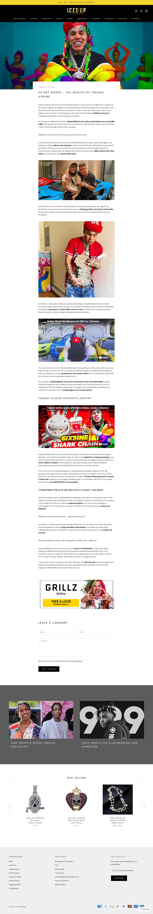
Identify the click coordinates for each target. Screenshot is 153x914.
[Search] (141, 11)
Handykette (14, 888)
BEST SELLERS (19, 19)
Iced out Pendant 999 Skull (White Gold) (35, 820)
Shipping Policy (15, 884)
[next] (143, 805)
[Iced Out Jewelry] (76, 11)
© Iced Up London (17, 907)
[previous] (9, 805)
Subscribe (119, 878)
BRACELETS (82, 19)
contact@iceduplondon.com (67, 877)
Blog (11, 861)
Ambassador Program (64, 861)
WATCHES (123, 19)
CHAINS (33, 19)
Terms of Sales (15, 877)
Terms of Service (62, 880)
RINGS (70, 19)
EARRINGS (109, 19)
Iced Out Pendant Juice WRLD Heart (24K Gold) (76, 820)
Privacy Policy (14, 880)
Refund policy (60, 884)
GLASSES (96, 19)
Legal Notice (14, 869)
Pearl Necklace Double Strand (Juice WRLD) (118, 820)
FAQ (56, 865)
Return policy (14, 873)
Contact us (59, 873)
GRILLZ (59, 19)
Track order (59, 869)
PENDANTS (47, 19)
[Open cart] (146, 11)
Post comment (49, 669)
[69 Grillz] (76, 594)
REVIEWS (136, 19)
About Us (12, 865)
